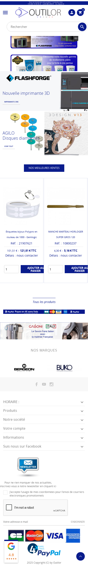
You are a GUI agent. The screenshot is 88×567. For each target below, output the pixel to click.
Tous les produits (44, 302)
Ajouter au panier (35, 269)
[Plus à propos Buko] (64, 368)
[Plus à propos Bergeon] (23, 368)
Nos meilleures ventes (44, 168)
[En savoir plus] (25, 290)
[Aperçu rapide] (18, 290)
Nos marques (44, 350)
